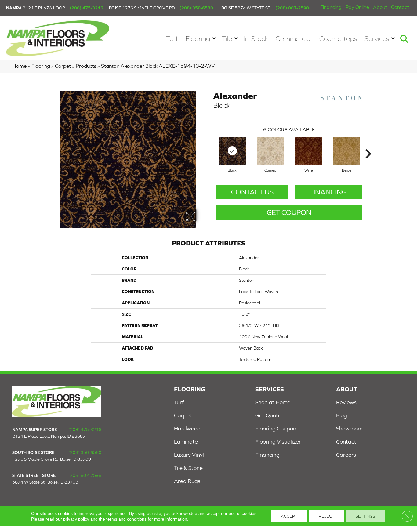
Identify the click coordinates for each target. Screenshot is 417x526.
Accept (289, 516)
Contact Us (252, 192)
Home (19, 66)
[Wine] (308, 151)
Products (86, 66)
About (380, 7)
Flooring (198, 38)
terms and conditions (126, 519)
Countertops (338, 38)
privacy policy (76, 519)
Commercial (294, 38)
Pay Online (357, 7)
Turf (172, 38)
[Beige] (347, 151)
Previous (210, 145)
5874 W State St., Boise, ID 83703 (45, 482)
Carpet (63, 66)
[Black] (232, 151)
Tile (227, 38)
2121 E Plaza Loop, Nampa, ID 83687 (48, 436)
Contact (400, 7)
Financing (331, 7)
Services (376, 38)
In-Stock (256, 38)
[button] (214, 38)
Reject (326, 516)
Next (367, 145)
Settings (365, 516)
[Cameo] (270, 151)
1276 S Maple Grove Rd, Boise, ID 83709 (51, 459)
